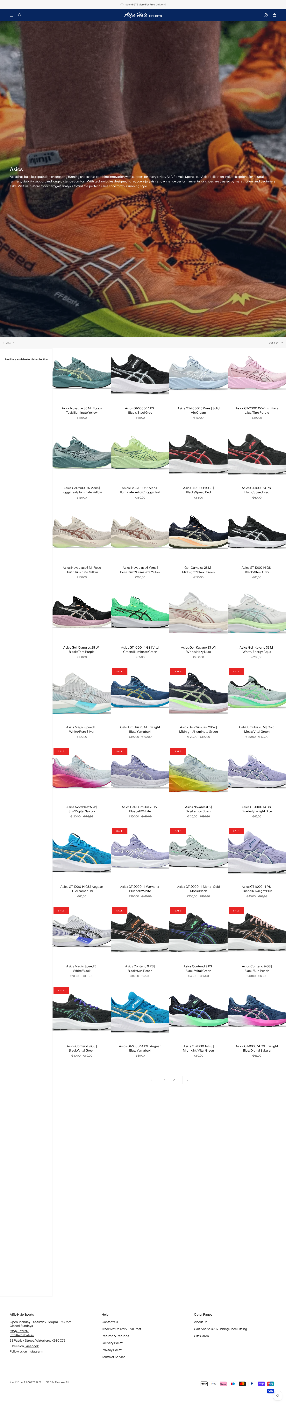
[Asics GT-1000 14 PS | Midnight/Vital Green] (198, 1012)
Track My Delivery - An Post (121, 1329)
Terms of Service (113, 1357)
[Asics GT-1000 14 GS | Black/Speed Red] (198, 454)
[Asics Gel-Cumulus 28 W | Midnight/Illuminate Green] (198, 693)
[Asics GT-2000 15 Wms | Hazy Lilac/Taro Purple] (257, 374)
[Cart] (274, 15)
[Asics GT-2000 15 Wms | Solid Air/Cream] (198, 374)
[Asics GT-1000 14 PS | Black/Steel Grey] (140, 374)
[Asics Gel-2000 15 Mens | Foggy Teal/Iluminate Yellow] (82, 454)
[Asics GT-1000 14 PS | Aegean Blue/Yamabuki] (140, 1012)
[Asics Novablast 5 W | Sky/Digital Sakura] (82, 773)
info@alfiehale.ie (22, 1335)
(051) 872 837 (19, 1331)
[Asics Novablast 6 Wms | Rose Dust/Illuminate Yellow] (140, 534)
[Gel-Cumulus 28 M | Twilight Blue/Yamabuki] (140, 693)
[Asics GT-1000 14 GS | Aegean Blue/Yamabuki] (82, 853)
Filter (7, 343)
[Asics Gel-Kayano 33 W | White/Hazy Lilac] (198, 614)
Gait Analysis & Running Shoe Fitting (220, 1329)
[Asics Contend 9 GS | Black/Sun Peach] (257, 932)
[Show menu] (13, 15)
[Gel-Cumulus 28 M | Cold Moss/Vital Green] (257, 693)
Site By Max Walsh (57, 1382)
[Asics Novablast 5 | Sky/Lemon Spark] (198, 773)
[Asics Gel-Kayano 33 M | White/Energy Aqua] (257, 614)
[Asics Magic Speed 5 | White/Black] (82, 932)
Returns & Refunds (115, 1336)
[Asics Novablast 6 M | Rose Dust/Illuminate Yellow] (82, 534)
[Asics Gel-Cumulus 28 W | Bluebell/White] (140, 773)
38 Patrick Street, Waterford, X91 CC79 (38, 1340)
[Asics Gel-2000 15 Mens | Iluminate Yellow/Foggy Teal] (140, 454)
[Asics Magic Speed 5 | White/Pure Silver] (82, 693)
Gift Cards (201, 1336)
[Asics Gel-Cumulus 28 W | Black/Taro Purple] (82, 614)
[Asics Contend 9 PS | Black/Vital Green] (198, 932)
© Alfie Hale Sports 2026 (25, 1382)
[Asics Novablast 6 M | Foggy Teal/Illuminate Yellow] (82, 374)
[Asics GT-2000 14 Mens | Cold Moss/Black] (198, 853)
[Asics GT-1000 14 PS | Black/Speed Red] (257, 454)
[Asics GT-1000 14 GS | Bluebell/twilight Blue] (257, 773)
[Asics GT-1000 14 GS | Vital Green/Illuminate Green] (140, 614)
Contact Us (110, 1322)
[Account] (266, 15)
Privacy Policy (112, 1350)
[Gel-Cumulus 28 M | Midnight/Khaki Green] (198, 534)
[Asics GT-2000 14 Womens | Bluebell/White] (140, 853)
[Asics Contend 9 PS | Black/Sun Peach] (140, 932)
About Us (200, 1322)
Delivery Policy (112, 1343)
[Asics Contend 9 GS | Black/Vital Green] (82, 1012)
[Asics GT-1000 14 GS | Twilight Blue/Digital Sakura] (257, 1012)
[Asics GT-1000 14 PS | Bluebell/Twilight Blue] (257, 853)
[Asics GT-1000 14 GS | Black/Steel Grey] (257, 534)
